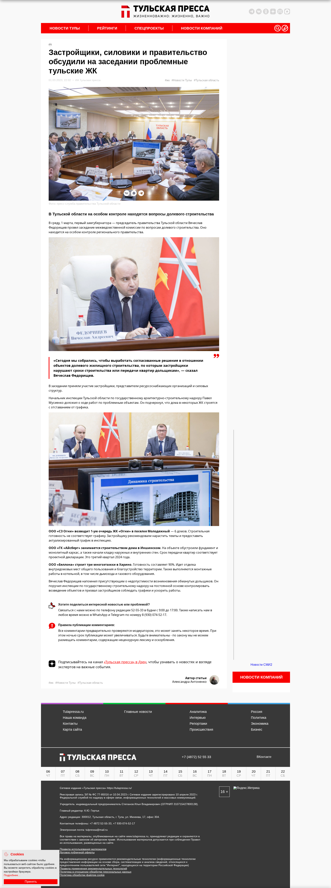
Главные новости (138, 712)
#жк (167, 80)
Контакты (70, 724)
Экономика (259, 724)
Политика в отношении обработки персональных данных (95, 871)
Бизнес (256, 729)
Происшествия (201, 729)
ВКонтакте (264, 756)
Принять (31, 881)
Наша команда (74, 718)
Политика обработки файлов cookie (82, 875)
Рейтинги (107, 28)
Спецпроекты (149, 28)
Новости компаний (201, 28)
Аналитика (198, 712)
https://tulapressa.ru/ (119, 788)
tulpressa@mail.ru (97, 829)
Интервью (198, 718)
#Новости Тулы (182, 80)
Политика (258, 718)
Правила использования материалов (83, 849)
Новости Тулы (65, 28)
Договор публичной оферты (77, 852)
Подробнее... (12, 875)
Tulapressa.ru (73, 712)
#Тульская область (206, 80)
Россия (256, 712)
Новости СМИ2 (261, 664)
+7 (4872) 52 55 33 (196, 757)
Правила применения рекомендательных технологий (93, 868)
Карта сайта (72, 729)
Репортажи (198, 724)
